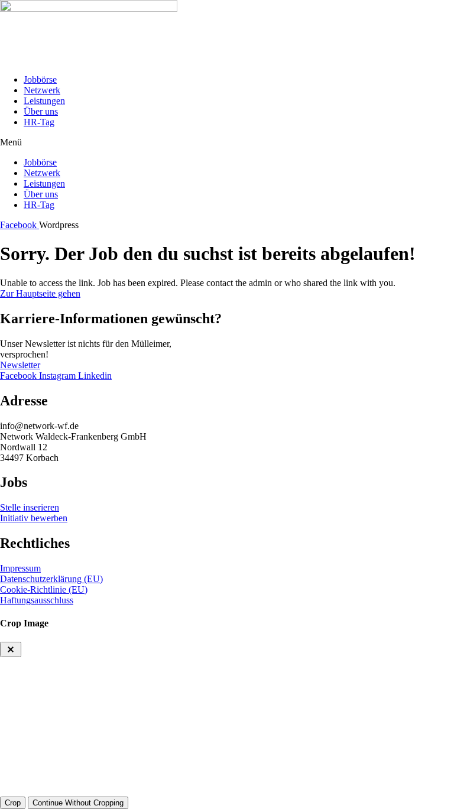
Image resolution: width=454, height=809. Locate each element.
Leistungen (44, 101)
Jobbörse (40, 79)
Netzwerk (42, 90)
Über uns (41, 111)
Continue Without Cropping (78, 802)
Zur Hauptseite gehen (40, 293)
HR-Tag (39, 122)
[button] (227, 142)
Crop (13, 802)
